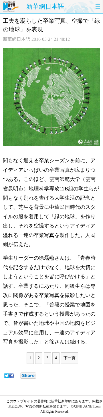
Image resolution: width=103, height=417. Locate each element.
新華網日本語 (45, 6)
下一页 (70, 358)
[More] (28, 375)
